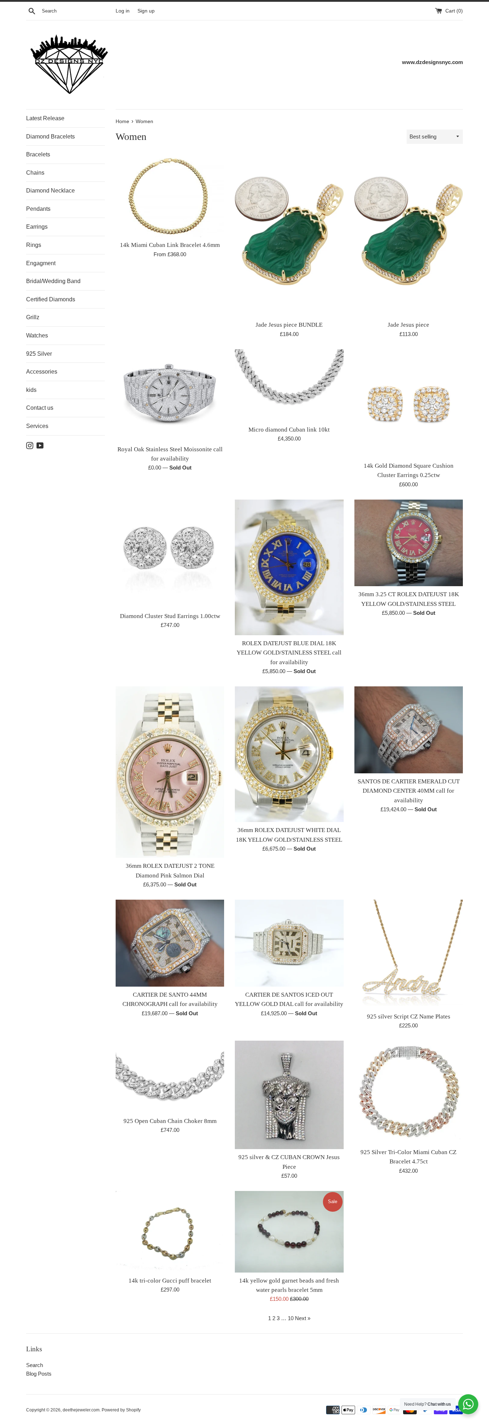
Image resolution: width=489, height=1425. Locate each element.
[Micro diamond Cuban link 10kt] (289, 385)
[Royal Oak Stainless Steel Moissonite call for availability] (170, 395)
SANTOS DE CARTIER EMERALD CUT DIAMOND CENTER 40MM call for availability (409, 791)
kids (31, 390)
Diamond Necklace (50, 191)
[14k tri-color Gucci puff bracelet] (170, 1231)
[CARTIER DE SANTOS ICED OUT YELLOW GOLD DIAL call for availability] (289, 943)
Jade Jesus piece (408, 324)
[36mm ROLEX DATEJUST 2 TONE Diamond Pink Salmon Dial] (170, 772)
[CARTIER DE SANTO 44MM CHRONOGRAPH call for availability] (170, 943)
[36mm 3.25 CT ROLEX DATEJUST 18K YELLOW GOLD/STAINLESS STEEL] (408, 543)
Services (37, 426)
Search (34, 1365)
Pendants (38, 209)
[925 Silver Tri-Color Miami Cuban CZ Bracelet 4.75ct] (408, 1092)
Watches (37, 335)
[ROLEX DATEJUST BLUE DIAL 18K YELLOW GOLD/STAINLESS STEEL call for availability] (289, 567)
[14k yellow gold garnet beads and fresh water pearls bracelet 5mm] (289, 1231)
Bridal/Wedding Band (53, 281)
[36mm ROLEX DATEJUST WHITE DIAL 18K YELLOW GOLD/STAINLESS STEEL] (289, 754)
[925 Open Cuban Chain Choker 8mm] (170, 1077)
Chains (35, 173)
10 (291, 1318)
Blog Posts (39, 1374)
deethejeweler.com (81, 1409)
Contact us (39, 408)
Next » (302, 1318)
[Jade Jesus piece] (408, 236)
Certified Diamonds (50, 299)
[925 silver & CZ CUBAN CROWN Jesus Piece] (289, 1095)
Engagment (40, 263)
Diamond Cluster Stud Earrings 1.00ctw (170, 616)
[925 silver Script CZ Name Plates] (408, 954)
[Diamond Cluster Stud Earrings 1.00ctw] (170, 554)
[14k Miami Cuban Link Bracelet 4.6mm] (170, 196)
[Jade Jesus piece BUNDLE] (289, 236)
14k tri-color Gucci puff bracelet (170, 1280)
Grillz (32, 317)
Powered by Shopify (121, 1409)
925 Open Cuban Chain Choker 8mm (170, 1121)
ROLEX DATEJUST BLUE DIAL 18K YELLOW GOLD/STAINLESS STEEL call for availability (289, 653)
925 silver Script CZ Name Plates (408, 1016)
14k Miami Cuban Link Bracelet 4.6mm (170, 245)
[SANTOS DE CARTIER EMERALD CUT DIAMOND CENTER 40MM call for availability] (408, 729)
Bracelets (38, 154)
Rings (33, 245)
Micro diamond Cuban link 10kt (289, 429)
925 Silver (39, 354)
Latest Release (45, 118)
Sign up (146, 11)
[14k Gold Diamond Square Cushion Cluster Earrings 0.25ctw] (408, 403)
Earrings (37, 227)
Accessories (41, 372)
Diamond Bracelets (50, 136)
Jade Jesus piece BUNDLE (289, 324)
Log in (123, 11)
